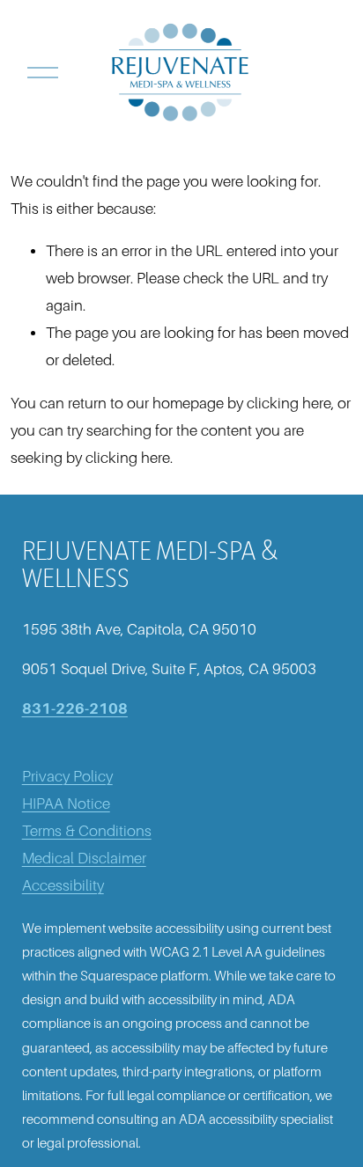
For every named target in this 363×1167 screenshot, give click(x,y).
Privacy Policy (67, 776)
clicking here (289, 403)
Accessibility (63, 885)
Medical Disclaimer (84, 858)
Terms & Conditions (87, 831)
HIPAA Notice (66, 804)
